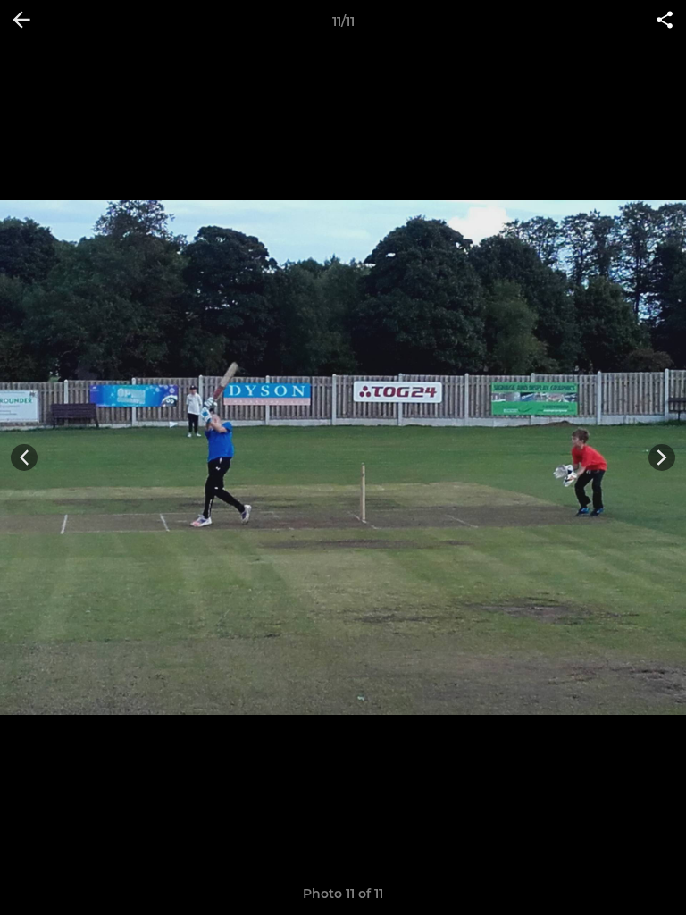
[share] (664, 21)
